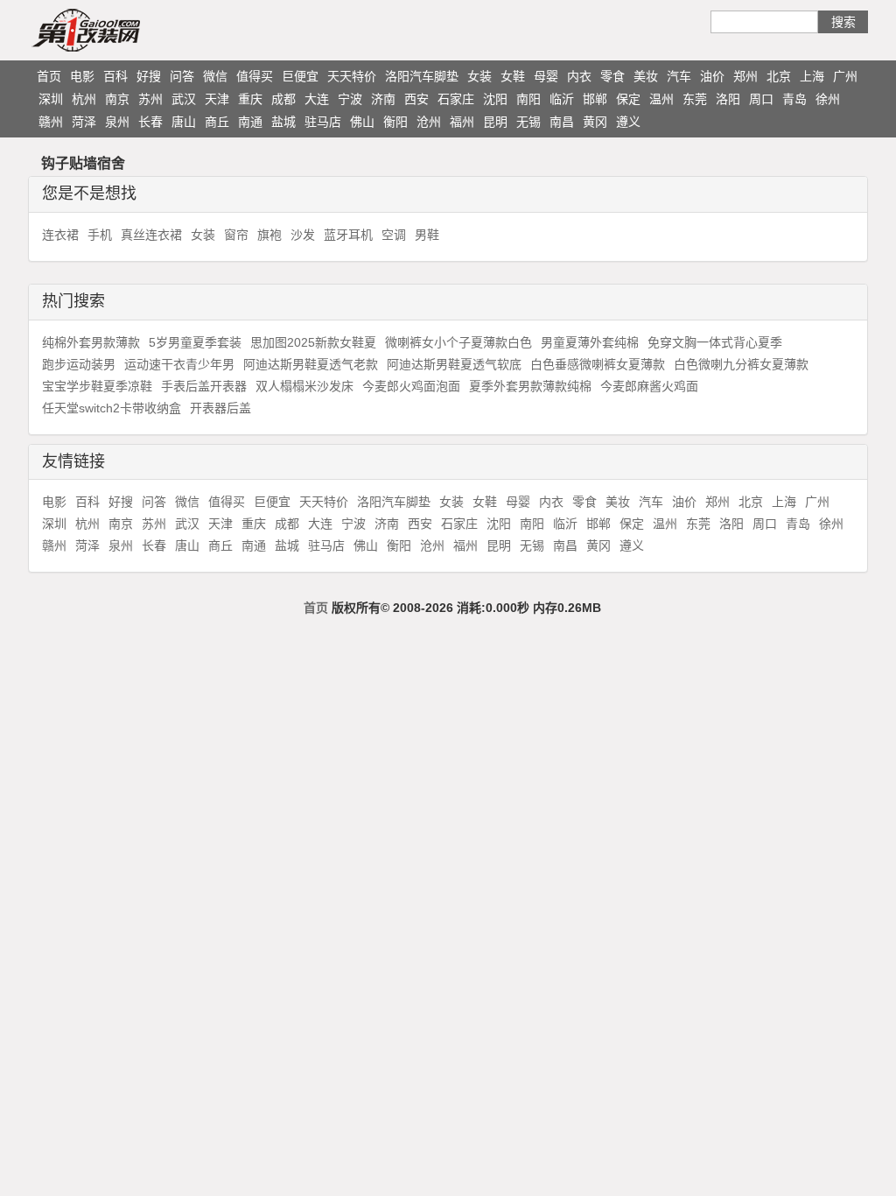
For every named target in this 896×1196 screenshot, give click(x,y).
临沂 (562, 99)
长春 (150, 122)
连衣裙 (60, 235)
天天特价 (351, 76)
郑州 (745, 76)
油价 (712, 76)
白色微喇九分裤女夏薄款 (741, 364)
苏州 (150, 99)
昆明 (495, 122)
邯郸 (595, 99)
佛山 (362, 122)
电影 (82, 76)
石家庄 (456, 99)
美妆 (646, 76)
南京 (117, 99)
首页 (49, 76)
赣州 (50, 122)
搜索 (843, 22)
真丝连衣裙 (151, 235)
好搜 (148, 76)
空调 (394, 235)
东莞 (694, 99)
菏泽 (84, 122)
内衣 (579, 76)
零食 (612, 76)
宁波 (350, 99)
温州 (661, 99)
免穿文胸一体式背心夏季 (715, 342)
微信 (215, 76)
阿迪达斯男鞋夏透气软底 (454, 364)
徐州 (828, 99)
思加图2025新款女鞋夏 (313, 342)
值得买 (254, 76)
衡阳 (395, 122)
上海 (812, 76)
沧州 (428, 122)
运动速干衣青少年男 (179, 364)
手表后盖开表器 (204, 386)
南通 (250, 122)
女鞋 (512, 76)
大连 (316, 99)
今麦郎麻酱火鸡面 (649, 386)
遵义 (628, 122)
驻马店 (322, 122)
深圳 (50, 99)
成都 (283, 99)
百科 (115, 76)
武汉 (184, 99)
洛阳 (728, 99)
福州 (462, 122)
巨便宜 (300, 76)
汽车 (679, 76)
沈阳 (495, 99)
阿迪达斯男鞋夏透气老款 (310, 364)
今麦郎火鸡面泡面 (411, 386)
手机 (100, 235)
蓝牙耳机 (348, 235)
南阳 (528, 99)
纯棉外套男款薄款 (91, 342)
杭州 (84, 99)
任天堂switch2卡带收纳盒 (111, 408)
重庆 (250, 99)
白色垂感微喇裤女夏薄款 (597, 364)
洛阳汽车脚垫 (421, 76)
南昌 (562, 122)
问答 (182, 76)
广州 (845, 76)
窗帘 (236, 235)
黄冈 (595, 122)
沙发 (302, 235)
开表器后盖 (220, 408)
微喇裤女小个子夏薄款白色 (458, 342)
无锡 (528, 122)
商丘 (217, 122)
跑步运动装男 (79, 364)
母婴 (546, 76)
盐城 (283, 122)
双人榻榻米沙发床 (305, 386)
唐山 (184, 122)
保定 (628, 99)
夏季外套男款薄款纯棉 (530, 386)
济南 (383, 99)
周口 (761, 99)
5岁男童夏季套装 (195, 342)
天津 (217, 99)
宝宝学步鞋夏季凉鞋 (97, 386)
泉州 (117, 122)
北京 (778, 76)
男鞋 (427, 235)
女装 (479, 76)
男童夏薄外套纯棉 (590, 342)
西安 (416, 99)
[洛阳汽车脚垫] (120, 30)
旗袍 (269, 235)
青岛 (794, 99)
